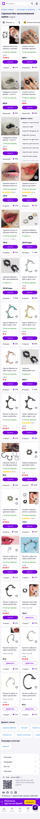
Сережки (5, 746)
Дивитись (30, 617)
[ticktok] (15, 792)
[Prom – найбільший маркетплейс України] (3, 3)
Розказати (30, 802)
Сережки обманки (9, 728)
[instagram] (11, 792)
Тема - (11, 777)
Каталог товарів (7, 9)
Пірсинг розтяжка (24, 735)
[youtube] (3, 792)
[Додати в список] (16, 40)
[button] (10, 62)
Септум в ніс (7, 735)
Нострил (24, 728)
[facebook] (7, 792)
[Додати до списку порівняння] (16, 36)
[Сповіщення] (37, 3)
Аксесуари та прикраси (26, 9)
